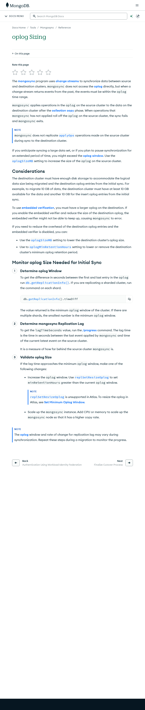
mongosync (26, 81)
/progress (90, 330)
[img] (15, 72)
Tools (33, 27)
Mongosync (47, 27)
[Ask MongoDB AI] (131, 16)
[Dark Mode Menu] (137, 16)
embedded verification (38, 208)
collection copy (63, 110)
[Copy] (129, 299)
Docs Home (19, 27)
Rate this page (20, 64)
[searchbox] (78, 16)
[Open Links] (137, 5)
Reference (64, 27)
